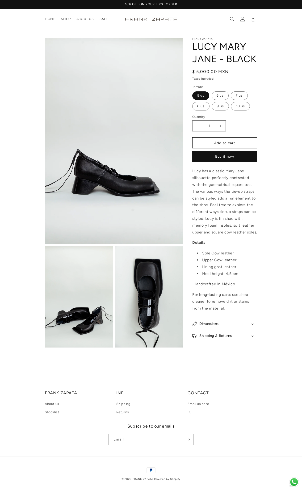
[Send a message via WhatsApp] (294, 482)
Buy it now (224, 156)
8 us (201, 106)
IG (189, 412)
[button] (232, 19)
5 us (200, 96)
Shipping (123, 404)
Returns (122, 412)
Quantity (198, 116)
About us (52, 404)
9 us (220, 106)
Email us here (198, 404)
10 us (240, 106)
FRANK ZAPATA (143, 479)
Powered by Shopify (167, 479)
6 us (220, 96)
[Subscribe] (188, 439)
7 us (239, 96)
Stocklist (52, 412)
